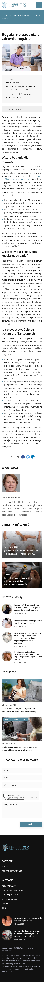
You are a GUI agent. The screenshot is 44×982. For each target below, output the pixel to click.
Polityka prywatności (12, 871)
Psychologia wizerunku (13, 890)
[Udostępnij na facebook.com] (23, 457)
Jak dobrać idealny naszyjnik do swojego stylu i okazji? (28, 919)
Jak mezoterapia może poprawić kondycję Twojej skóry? (28, 621)
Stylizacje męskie (9, 899)
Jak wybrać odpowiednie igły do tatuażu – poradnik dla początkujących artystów (19, 581)
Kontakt (6, 866)
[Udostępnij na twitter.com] (28, 457)
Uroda (5, 903)
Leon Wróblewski (12, 82)
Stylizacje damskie (10, 895)
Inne (28, 89)
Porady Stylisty (9, 886)
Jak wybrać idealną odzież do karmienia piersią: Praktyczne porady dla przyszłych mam (27, 607)
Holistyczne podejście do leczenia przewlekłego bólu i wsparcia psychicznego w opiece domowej (28, 655)
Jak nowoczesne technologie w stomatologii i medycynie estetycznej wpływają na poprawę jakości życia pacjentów (27, 638)
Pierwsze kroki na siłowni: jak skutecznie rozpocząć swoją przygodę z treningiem (27, 933)
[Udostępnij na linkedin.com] (33, 457)
